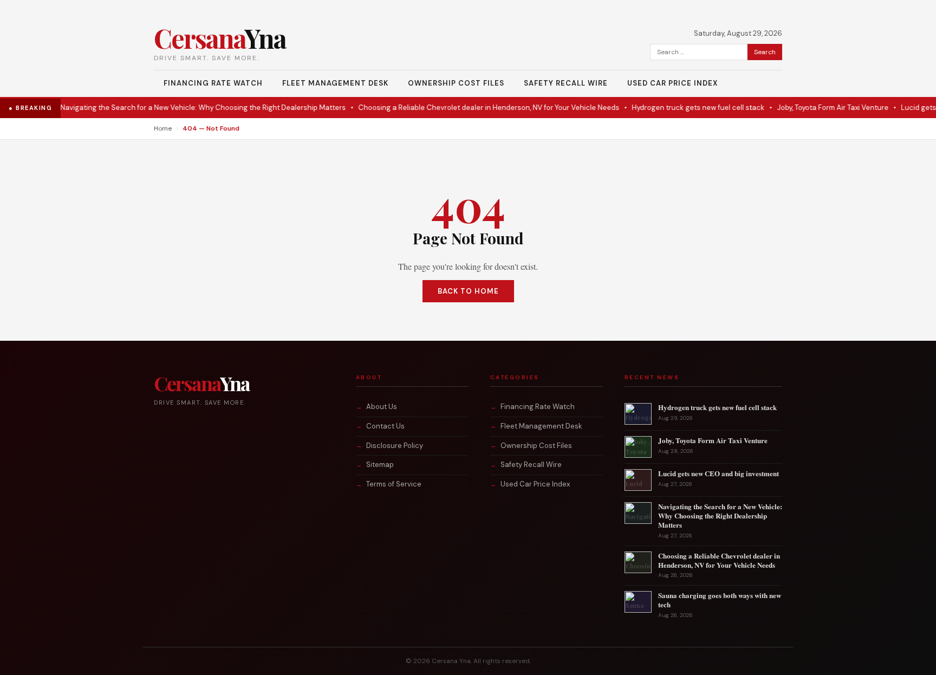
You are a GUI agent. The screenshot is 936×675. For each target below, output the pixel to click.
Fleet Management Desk (335, 83)
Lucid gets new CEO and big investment (718, 473)
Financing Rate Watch (213, 83)
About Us (381, 406)
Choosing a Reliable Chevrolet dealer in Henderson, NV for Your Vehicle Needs (475, 107)
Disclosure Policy (394, 445)
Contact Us (385, 426)
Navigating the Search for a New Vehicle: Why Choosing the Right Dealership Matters (190, 107)
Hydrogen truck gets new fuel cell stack (685, 107)
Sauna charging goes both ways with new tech (719, 599)
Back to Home (468, 291)
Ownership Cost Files (456, 83)
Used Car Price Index (672, 83)
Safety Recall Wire (566, 83)
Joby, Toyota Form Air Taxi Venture (819, 107)
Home (163, 128)
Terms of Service (393, 484)
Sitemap (380, 464)
